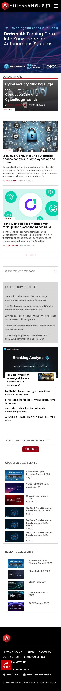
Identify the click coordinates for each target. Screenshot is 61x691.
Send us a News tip (14, 662)
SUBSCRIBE (30, 449)
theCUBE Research (39, 674)
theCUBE (12, 674)
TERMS (30, 652)
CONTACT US (11, 657)
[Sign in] (48, 6)
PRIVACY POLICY (12, 652)
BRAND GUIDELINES (34, 657)
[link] (30, 96)
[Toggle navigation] (56, 6)
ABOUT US (45, 652)
